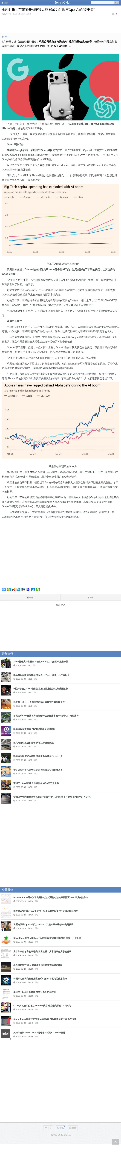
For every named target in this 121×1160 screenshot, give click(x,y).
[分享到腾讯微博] (18, 589)
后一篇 (91, 597)
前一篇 (30, 597)
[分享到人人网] (33, 589)
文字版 (48, 1128)
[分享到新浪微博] (14, 589)
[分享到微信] (38, 589)
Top (115, 1142)
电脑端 (72, 1128)
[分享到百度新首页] (28, 589)
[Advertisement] (60, 24)
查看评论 (60, 605)
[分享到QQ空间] (9, 589)
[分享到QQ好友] (23, 589)
